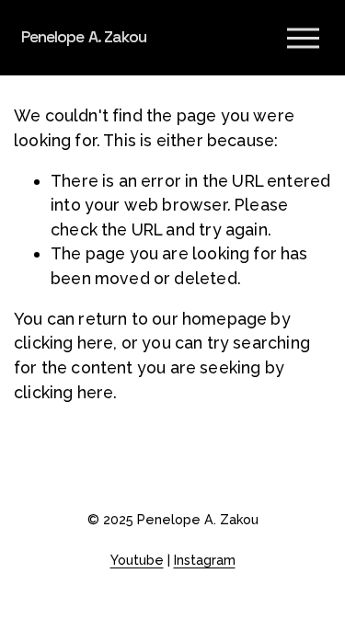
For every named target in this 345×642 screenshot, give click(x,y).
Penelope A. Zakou (84, 37)
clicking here (63, 342)
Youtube (137, 560)
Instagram (205, 560)
